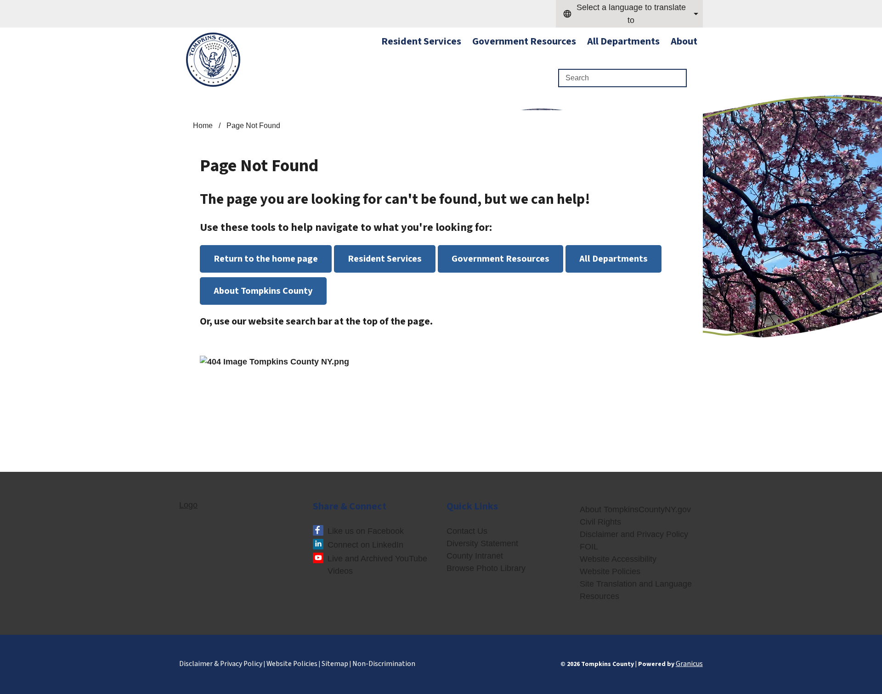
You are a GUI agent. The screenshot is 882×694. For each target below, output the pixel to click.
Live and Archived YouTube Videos (377, 565)
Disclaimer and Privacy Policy (634, 534)
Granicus (689, 664)
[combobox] (629, 14)
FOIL (589, 546)
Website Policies (610, 571)
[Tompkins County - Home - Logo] (213, 60)
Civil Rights (600, 521)
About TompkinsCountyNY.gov (635, 509)
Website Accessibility (618, 559)
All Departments (623, 41)
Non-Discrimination (383, 664)
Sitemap (335, 664)
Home (203, 125)
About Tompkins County (263, 290)
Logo (188, 504)
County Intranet (475, 555)
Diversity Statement (482, 543)
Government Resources (524, 41)
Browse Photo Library (486, 568)
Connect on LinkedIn (365, 544)
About (684, 41)
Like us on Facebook (366, 531)
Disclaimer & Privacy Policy (220, 664)
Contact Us (467, 531)
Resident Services (385, 258)
